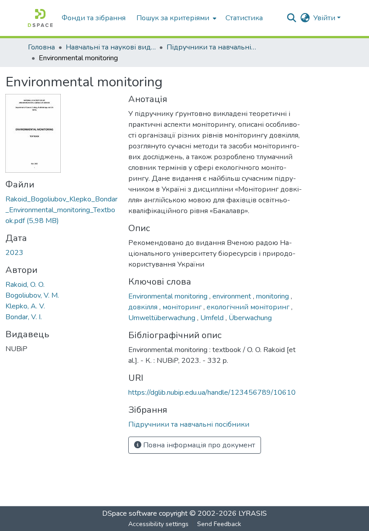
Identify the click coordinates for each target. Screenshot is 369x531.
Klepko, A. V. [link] (25, 306)
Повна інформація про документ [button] (198, 445)
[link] (61, 210)
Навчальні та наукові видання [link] (111, 47)
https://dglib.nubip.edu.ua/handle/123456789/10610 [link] (212, 392)
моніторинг (182, 307)
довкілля (143, 307)
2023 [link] (14, 253)
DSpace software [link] (129, 513)
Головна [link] (41, 47)
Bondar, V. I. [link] (23, 317)
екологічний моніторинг (249, 307)
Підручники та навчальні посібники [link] (211, 47)
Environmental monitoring (168, 296)
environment (232, 296)
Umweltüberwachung (162, 318)
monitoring (273, 296)
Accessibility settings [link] (158, 524)
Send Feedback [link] (219, 524)
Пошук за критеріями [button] (172, 18)
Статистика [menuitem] (244, 18)
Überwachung (250, 318)
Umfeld (212, 318)
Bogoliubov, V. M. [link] (32, 295)
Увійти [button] (325, 18)
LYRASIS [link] (252, 513)
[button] (40, 18)
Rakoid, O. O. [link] (25, 285)
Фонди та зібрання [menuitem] (94, 18)
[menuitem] (175, 18)
